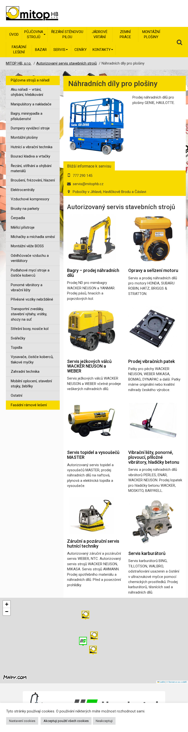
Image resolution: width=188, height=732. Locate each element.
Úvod (14, 34)
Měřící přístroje (23, 227)
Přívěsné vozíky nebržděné (32, 299)
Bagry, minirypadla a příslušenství (26, 116)
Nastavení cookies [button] (22, 721)
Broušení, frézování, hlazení (33, 180)
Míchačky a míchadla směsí (33, 237)
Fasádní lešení (19, 49)
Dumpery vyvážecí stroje (30, 128)
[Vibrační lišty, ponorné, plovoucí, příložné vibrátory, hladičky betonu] (152, 420)
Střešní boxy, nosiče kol (29, 329)
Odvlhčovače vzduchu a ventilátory (30, 258)
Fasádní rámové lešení (29, 405)
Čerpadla (18, 218)
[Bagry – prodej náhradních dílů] (91, 238)
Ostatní (16, 395)
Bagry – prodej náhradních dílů (93, 273)
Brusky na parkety (25, 208)
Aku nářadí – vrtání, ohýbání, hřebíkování (27, 92)
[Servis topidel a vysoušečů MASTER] (91, 420)
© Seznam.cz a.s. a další (176, 681)
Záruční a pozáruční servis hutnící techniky (93, 544)
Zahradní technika (25, 371)
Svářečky (18, 338)
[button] (85, 615)
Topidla (16, 347)
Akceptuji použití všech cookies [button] (66, 721)
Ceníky (80, 49)
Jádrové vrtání (99, 34)
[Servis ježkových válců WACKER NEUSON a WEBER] (91, 329)
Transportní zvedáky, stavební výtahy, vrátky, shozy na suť (29, 314)
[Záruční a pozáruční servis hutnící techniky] (91, 515)
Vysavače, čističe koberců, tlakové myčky (32, 359)
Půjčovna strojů (33, 34)
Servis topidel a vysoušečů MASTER (93, 455)
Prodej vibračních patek (151, 361)
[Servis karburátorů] (152, 521)
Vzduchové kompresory (30, 199)
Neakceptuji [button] (104, 721)
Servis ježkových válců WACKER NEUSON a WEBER (89, 366)
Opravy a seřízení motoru (153, 270)
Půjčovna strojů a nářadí (30, 80)
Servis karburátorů (146, 553)
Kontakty (102, 49)
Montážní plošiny (151, 34)
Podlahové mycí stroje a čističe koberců (30, 273)
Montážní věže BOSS (27, 246)
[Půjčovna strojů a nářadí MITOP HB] (25, 13)
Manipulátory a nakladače (31, 104)
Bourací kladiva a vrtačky (30, 156)
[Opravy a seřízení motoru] (152, 238)
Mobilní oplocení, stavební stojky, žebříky (31, 383)
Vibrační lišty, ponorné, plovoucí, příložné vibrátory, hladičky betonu (153, 457)
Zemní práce (125, 34)
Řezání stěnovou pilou (67, 34)
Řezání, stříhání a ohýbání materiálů (31, 168)
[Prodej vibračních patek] (152, 329)
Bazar (41, 49)
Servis (59, 49)
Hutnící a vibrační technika (31, 147)
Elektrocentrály (23, 190)
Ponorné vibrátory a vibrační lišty (26, 287)
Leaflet (162, 681)
